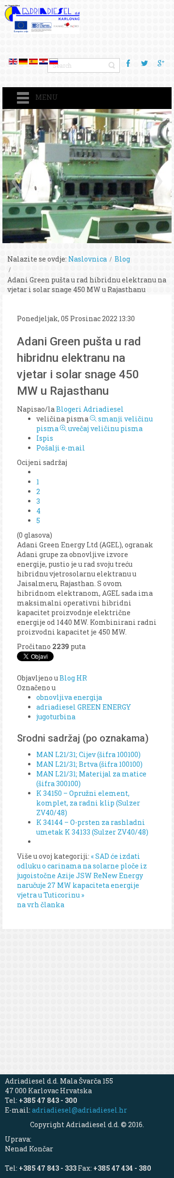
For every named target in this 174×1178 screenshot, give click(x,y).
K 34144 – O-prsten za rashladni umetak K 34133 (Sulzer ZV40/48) (92, 827)
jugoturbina (55, 716)
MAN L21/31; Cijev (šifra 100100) (88, 754)
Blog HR (73, 677)
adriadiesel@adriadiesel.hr (79, 1110)
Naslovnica (87, 259)
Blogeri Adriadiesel (90, 409)
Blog (122, 259)
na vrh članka (40, 904)
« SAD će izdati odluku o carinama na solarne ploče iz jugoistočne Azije (82, 866)
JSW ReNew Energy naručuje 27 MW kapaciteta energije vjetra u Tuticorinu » (80, 885)
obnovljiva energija (69, 697)
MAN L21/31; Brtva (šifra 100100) (89, 764)
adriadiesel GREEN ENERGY (83, 707)
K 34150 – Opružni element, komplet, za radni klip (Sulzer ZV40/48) (88, 803)
